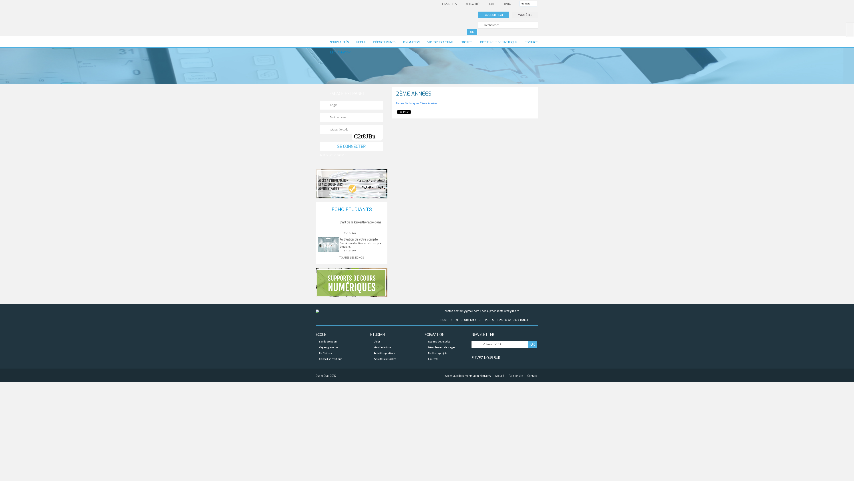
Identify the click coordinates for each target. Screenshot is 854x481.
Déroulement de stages (441, 347)
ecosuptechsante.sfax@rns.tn (500, 311)
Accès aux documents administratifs (468, 376)
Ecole (359, 44)
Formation (409, 44)
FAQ (491, 4)
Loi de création (328, 341)
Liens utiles (449, 4)
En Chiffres (325, 353)
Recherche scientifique (496, 44)
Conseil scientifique (330, 359)
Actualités (473, 4)
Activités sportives (384, 353)
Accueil (499, 376)
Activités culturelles (385, 359)
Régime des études (439, 341)
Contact (508, 4)
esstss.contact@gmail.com (462, 311)
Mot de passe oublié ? (333, 155)
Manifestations (382, 347)
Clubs (377, 341)
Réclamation (340, 52)
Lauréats (433, 359)
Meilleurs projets (437, 353)
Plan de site (515, 376)
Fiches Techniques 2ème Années (417, 103)
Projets (464, 44)
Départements (382, 44)
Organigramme (328, 347)
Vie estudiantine (438, 44)
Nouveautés (337, 44)
